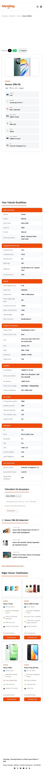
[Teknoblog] (8, 7)
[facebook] (14, 768)
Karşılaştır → (12, 511)
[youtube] (23, 768)
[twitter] (17, 768)
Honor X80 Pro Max (31, 604)
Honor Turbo (8, 604)
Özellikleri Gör (11, 637)
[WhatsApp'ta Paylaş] (14, 50)
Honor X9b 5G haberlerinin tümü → (13, 566)
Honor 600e (7, 668)
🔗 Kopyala (22, 50)
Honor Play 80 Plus (31, 668)
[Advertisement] (22, 176)
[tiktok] (26, 768)
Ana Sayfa (5, 16)
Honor (19, 16)
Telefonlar (12, 16)
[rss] (29, 768)
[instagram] (20, 768)
